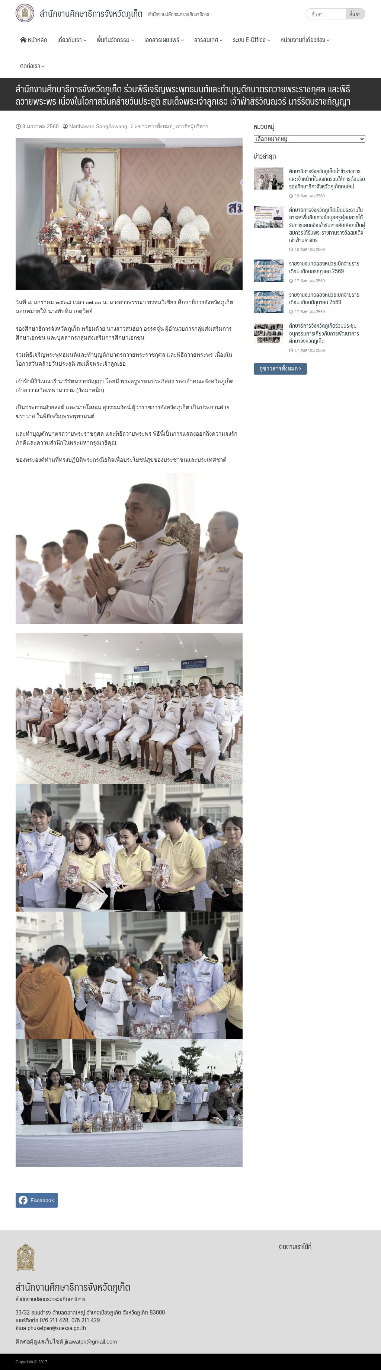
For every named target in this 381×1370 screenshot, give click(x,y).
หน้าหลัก (36, 39)
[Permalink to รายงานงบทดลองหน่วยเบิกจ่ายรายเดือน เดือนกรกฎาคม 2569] (269, 270)
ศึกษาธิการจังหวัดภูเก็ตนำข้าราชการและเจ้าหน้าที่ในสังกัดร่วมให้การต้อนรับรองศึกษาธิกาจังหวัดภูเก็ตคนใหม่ (327, 178)
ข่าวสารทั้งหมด (155, 126)
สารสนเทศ (207, 39)
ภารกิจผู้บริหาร (192, 126)
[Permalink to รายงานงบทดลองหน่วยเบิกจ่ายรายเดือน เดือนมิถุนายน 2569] (269, 302)
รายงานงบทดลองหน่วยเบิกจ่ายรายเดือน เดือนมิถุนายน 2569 (324, 298)
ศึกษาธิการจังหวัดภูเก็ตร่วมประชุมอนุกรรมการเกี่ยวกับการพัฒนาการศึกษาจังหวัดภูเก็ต (324, 333)
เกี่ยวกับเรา (70, 39)
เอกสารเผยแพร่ (162, 39)
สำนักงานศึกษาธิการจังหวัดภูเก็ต (91, 13)
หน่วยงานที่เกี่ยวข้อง (304, 39)
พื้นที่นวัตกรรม (114, 39)
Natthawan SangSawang (98, 126)
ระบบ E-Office (250, 39)
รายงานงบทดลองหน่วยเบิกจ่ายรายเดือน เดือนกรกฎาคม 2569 (324, 267)
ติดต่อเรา (31, 65)
